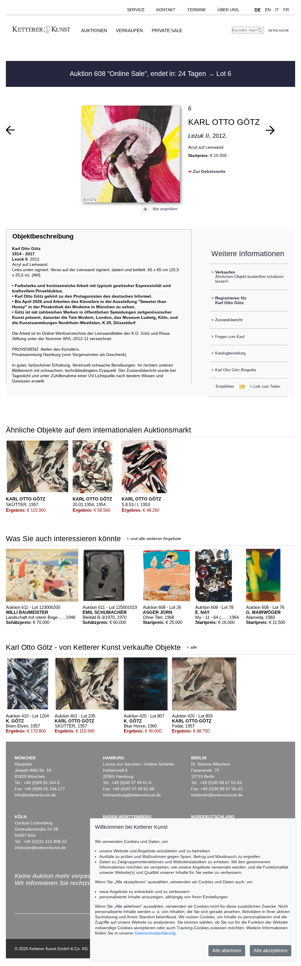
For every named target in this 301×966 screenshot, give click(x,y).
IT (277, 9)
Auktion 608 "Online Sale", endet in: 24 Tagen (139, 73)
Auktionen (94, 30)
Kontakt (165, 9)
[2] (10, 130)
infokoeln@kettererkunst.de (40, 847)
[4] (270, 130)
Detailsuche (278, 30)
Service (136, 9)
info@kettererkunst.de (35, 795)
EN (268, 9)
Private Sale (167, 30)
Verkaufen (129, 30)
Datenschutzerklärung (155, 933)
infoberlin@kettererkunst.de (217, 795)
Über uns (228, 9)
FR (286, 9)
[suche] (261, 30)
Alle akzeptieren (270, 950)
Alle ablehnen (226, 950)
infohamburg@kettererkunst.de (132, 795)
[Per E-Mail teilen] (240, 386)
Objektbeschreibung (42, 236)
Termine (196, 9)
